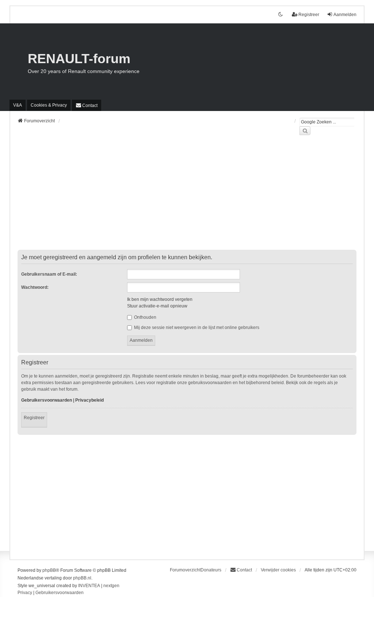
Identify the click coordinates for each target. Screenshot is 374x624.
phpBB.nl (82, 578)
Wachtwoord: (35, 287)
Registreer (34, 417)
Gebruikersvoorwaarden (46, 400)
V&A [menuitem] (17, 105)
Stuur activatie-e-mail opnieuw (157, 306)
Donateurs (211, 570)
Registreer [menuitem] (308, 14)
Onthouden (144, 317)
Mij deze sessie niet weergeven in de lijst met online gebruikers (196, 327)
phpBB (49, 570)
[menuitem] (48, 105)
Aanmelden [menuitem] (344, 14)
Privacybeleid (89, 400)
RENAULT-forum (79, 58)
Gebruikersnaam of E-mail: (49, 274)
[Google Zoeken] (304, 130)
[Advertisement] (187, 197)
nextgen (111, 585)
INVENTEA (89, 585)
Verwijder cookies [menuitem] (278, 570)
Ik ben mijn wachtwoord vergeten (159, 299)
